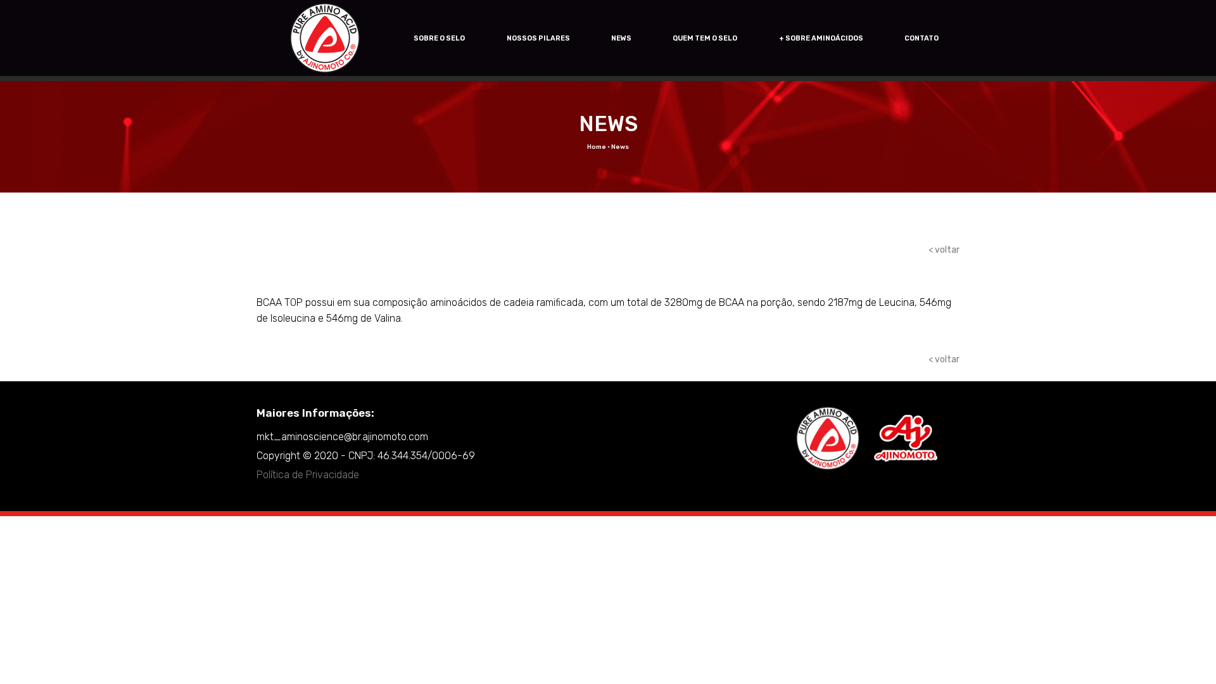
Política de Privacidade (307, 475)
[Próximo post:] (283, 362)
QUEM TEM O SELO (705, 38)
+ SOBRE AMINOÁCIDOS (821, 38)
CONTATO (921, 38)
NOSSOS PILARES (538, 38)
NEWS (621, 38)
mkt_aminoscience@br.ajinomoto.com (342, 437)
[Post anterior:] (262, 362)
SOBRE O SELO (439, 38)
